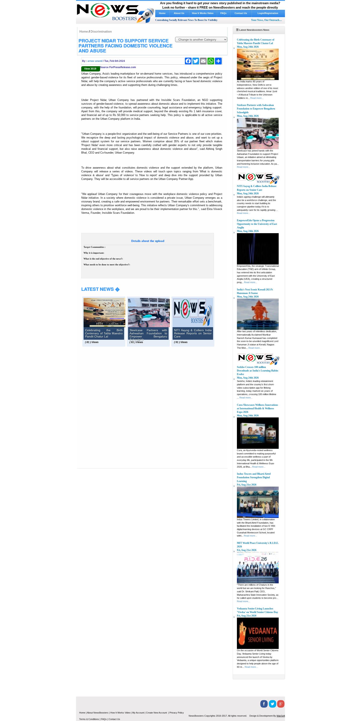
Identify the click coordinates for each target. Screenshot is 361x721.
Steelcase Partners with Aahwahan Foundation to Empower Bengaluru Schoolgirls (256, 109)
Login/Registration (268, 13)
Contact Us (241, 13)
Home (162, 13)
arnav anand (95, 61)
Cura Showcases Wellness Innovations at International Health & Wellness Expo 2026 (257, 408)
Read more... (256, 98)
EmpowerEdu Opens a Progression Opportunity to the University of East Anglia (257, 224)
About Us (179, 13)
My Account (138, 712)
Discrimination (101, 31)
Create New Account (157, 712)
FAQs (223, 13)
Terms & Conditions (89, 719)
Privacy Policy (176, 712)
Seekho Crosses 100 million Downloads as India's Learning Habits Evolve (257, 371)
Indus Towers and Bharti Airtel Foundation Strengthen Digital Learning (254, 477)
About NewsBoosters (97, 712)
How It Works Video (203, 13)
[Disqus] (151, 402)
